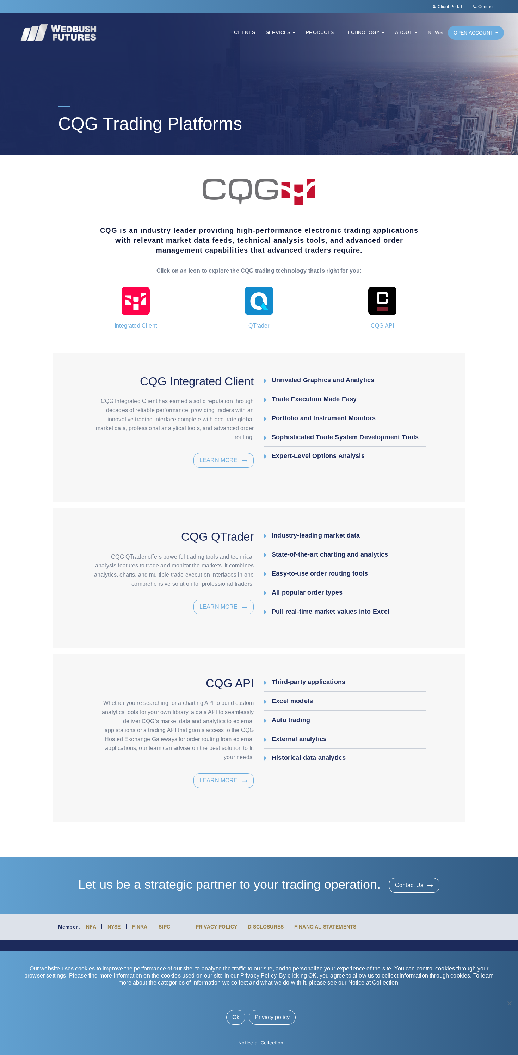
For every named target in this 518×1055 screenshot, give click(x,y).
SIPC (164, 926)
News (435, 32)
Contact (485, 6)
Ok (235, 1017)
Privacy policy (272, 1017)
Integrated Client (136, 326)
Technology (363, 32)
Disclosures (266, 926)
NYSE (114, 926)
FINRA (139, 926)
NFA (91, 926)
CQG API (382, 326)
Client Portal (450, 6)
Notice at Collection (260, 1042)
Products (320, 32)
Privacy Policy (216, 926)
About (404, 32)
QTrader (258, 326)
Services (279, 32)
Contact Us (409, 885)
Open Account (474, 33)
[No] (509, 1003)
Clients (244, 32)
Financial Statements (325, 926)
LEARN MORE (218, 460)
